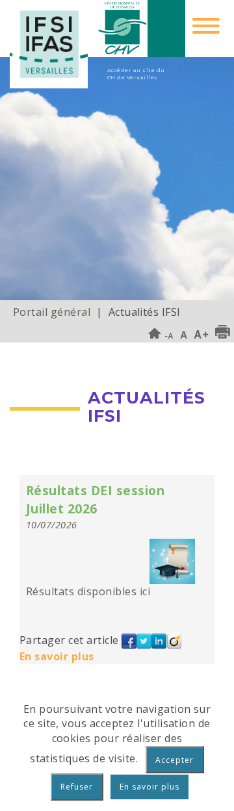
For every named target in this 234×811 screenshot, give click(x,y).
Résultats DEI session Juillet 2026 (95, 499)
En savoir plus (57, 656)
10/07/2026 (51, 525)
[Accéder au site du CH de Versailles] (141, 28)
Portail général (51, 312)
